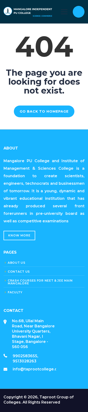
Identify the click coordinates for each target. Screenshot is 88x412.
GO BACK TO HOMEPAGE (44, 111)
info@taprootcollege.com (38, 369)
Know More (19, 235)
